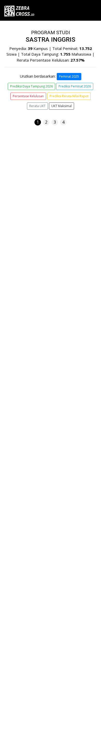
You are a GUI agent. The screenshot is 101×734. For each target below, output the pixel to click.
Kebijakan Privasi (18, 554)
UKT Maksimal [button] (61, 106)
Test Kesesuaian (22, 476)
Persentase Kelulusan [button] (28, 96)
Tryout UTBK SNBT (24, 525)
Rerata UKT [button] (37, 106)
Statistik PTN (19, 496)
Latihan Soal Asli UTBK (27, 486)
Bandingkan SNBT (23, 515)
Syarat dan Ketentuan (22, 549)
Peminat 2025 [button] (69, 76)
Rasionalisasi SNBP (24, 505)
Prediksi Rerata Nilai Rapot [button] (68, 96)
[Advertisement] (50, 391)
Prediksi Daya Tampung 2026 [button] (31, 86)
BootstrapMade (60, 723)
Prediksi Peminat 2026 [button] (75, 86)
